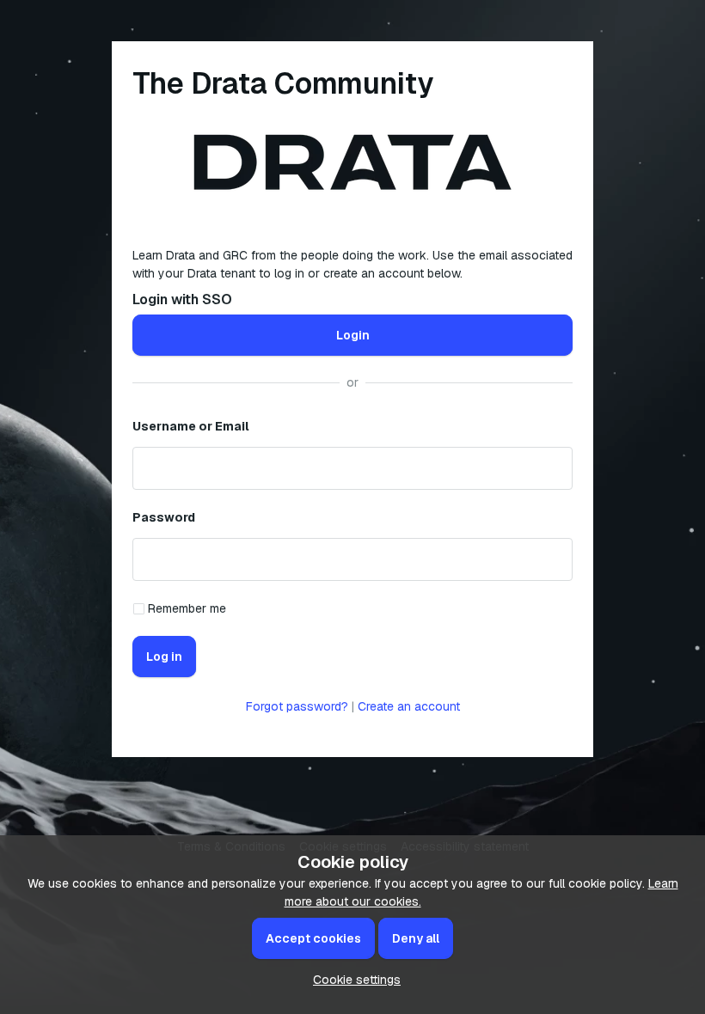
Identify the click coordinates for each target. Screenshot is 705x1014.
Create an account (409, 706)
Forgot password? (297, 706)
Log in (164, 656)
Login (353, 335)
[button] (352, 979)
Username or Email (190, 426)
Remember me (187, 608)
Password (163, 517)
